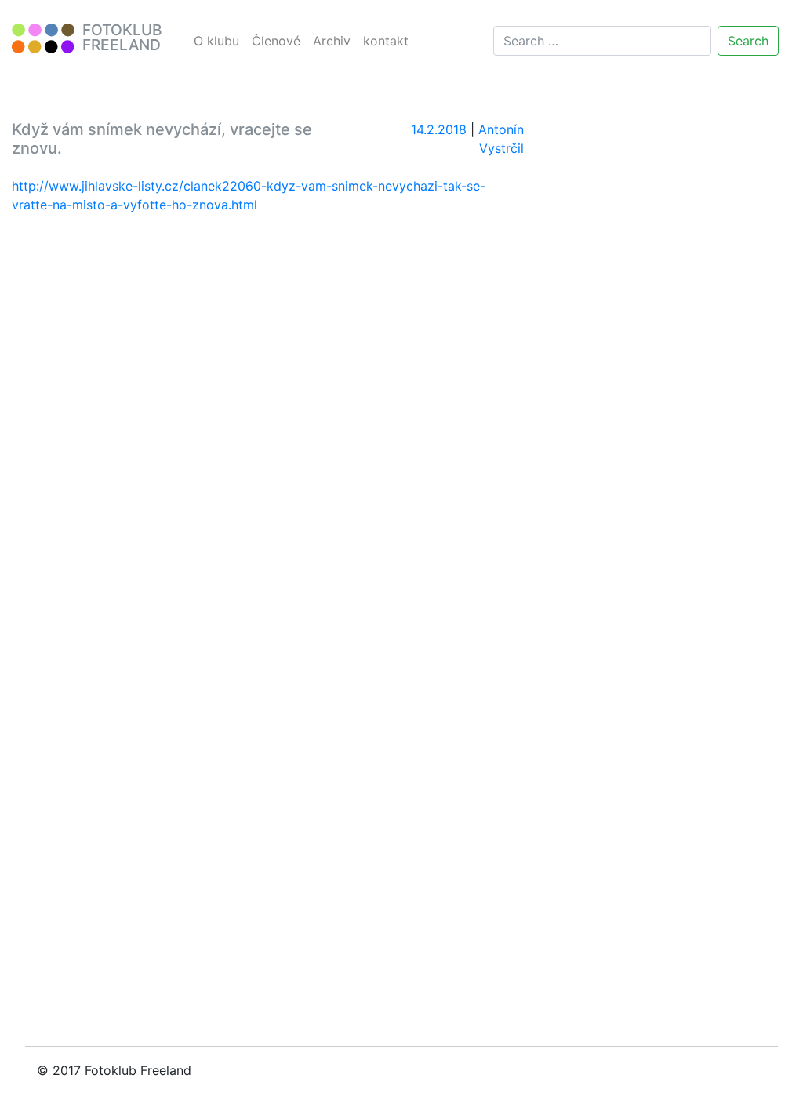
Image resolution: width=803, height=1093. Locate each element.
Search (748, 41)
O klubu (216, 41)
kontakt (386, 41)
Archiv (332, 41)
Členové (276, 41)
